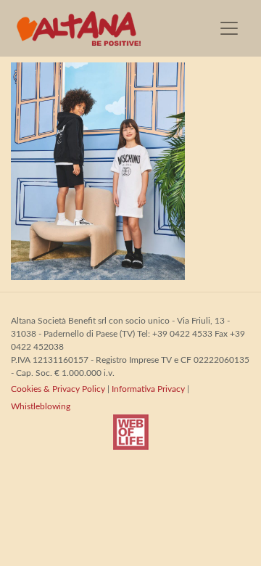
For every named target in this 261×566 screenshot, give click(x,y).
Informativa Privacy (148, 389)
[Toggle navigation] (229, 28)
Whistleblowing (40, 406)
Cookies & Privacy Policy (58, 389)
